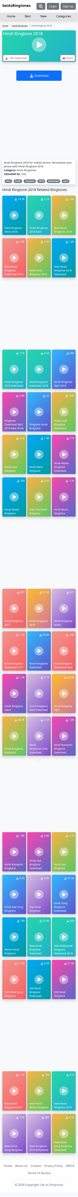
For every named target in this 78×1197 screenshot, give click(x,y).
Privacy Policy (53, 1166)
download (53, 181)
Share (69, 58)
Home (11, 16)
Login (53, 6)
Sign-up (68, 6)
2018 (41, 181)
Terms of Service (39, 1173)
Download (41, 76)
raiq (23, 174)
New (43, 16)
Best (28, 16)
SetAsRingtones (16, 5)
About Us (21, 1166)
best (8, 181)
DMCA (70, 1166)
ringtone (29, 181)
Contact (36, 1166)
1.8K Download (17, 58)
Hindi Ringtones (20, 25)
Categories (63, 16)
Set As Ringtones (51, 1185)
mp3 (65, 181)
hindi (18, 181)
